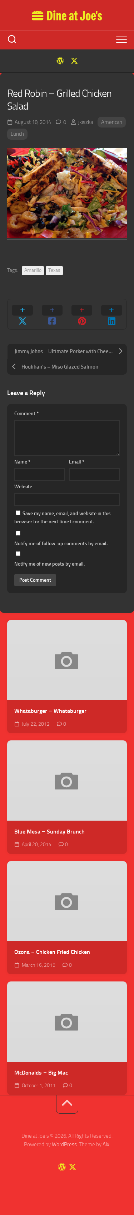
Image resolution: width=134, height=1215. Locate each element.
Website (23, 487)
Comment (26, 413)
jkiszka (85, 122)
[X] (74, 61)
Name (22, 462)
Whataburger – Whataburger (50, 710)
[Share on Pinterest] (82, 314)
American (111, 122)
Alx (106, 1144)
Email (76, 462)
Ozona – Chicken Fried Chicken (52, 952)
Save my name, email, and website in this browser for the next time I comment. (62, 517)
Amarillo (32, 270)
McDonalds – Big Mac (41, 1072)
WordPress (64, 1144)
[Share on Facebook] (52, 314)
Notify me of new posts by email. (49, 564)
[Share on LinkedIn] (111, 314)
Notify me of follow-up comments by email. (61, 544)
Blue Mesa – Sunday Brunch (49, 831)
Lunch (17, 134)
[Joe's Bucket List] (60, 61)
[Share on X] (22, 314)
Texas (54, 270)
